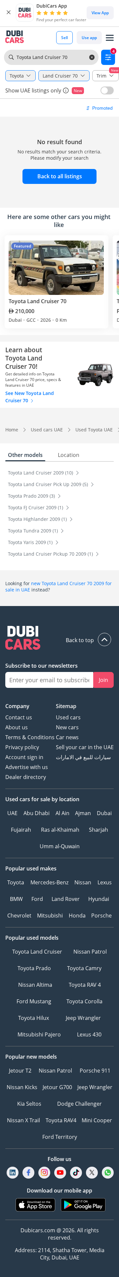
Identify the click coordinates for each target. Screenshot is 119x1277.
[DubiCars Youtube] (60, 1172)
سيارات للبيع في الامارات (83, 757)
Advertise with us (26, 767)
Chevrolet (19, 915)
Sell (64, 37)
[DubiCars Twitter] (92, 1172)
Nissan (82, 882)
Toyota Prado (34, 968)
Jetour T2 (20, 1070)
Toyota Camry (84, 968)
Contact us (18, 717)
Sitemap (66, 706)
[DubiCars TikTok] (76, 1172)
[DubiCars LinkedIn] (13, 1172)
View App (100, 13)
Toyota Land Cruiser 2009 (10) (41, 473)
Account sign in (24, 757)
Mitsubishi (50, 915)
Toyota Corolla (84, 1001)
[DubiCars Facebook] (28, 1172)
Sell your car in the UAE (85, 747)
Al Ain (62, 813)
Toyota (15, 882)
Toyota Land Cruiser (37, 951)
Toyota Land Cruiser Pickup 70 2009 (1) (51, 554)
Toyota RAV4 (61, 1120)
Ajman (83, 813)
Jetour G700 (57, 1087)
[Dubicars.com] (59, 638)
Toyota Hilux (33, 1018)
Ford (37, 899)
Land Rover (66, 899)
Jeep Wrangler (83, 1018)
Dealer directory (25, 777)
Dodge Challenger (79, 1103)
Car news (67, 737)
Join (103, 680)
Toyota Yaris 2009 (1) (31, 542)
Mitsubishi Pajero (39, 1034)
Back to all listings (59, 176)
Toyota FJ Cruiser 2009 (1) (36, 507)
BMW (16, 899)
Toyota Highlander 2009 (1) (38, 519)
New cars (67, 727)
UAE (12, 813)
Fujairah (21, 829)
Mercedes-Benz (49, 882)
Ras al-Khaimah (60, 829)
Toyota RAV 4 (85, 984)
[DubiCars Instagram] (44, 1172)
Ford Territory (59, 1136)
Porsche (101, 915)
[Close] (8, 12)
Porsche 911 (95, 1070)
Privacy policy (22, 747)
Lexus (105, 882)
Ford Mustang (34, 1001)
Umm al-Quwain (60, 846)
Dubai (104, 813)
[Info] (65, 90)
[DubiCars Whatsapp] (108, 1172)
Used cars (68, 717)
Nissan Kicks (22, 1087)
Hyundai (98, 899)
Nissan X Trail (23, 1120)
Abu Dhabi (36, 813)
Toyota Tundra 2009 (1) (33, 530)
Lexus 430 (89, 1034)
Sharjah (98, 829)
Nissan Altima (35, 984)
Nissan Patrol (90, 951)
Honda (77, 915)
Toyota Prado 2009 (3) (32, 496)
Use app (89, 37)
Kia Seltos (29, 1103)
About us (16, 727)
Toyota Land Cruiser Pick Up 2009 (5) (48, 484)
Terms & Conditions (30, 737)
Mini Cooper (97, 1120)
